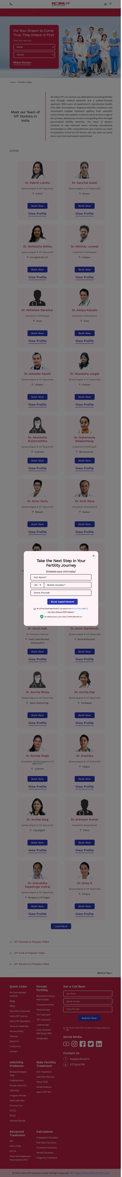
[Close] (93, 556)
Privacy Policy (77, 608)
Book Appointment (62, 601)
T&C (86, 608)
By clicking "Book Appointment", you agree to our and (62, 608)
